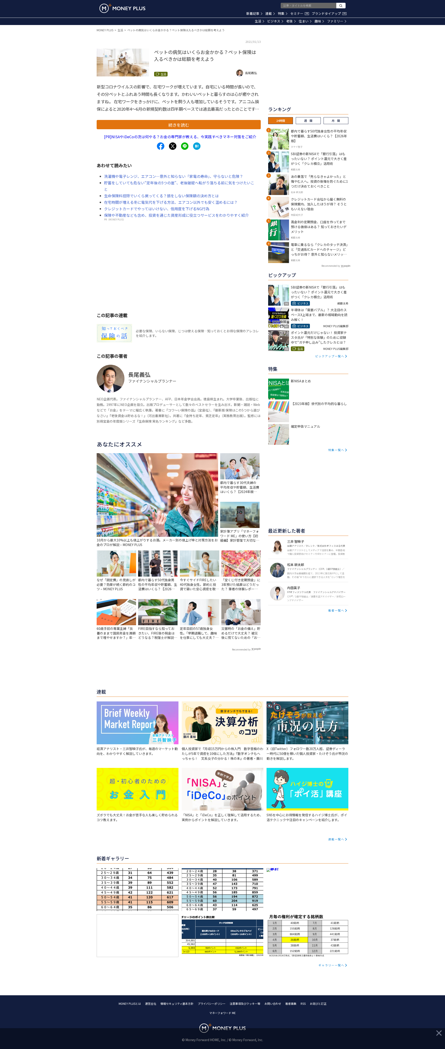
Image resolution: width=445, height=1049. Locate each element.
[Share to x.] (172, 146)
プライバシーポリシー (212, 1003)
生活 (258, 21)
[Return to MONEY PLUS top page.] (122, 8)
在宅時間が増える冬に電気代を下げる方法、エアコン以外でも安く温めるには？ (171, 202)
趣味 (318, 21)
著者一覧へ (336, 610)
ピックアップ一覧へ (329, 356)
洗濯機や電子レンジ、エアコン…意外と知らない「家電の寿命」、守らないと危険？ (173, 176)
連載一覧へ (336, 839)
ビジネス (273, 21)
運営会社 (150, 1003)
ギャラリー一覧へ (331, 965)
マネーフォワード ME (222, 1013)
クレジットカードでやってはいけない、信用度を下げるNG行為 (156, 208)
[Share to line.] (184, 146)
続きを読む (178, 125)
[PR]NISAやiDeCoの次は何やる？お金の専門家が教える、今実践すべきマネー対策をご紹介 (180, 136)
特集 (281, 13)
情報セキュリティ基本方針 (177, 1003)
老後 (289, 21)
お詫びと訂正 (318, 1003)
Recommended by (241, 649)
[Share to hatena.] (196, 146)
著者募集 (290, 1003)
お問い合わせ (272, 1003)
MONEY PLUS (105, 30)
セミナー (299, 13)
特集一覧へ (336, 450)
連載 (268, 13)
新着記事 (252, 13)
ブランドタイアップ (329, 13)
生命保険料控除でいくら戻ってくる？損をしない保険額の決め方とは (161, 195)
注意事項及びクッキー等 (245, 1003)
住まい (303, 21)
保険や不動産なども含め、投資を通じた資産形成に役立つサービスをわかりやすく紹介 (176, 215)
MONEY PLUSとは (130, 1003)
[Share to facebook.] (160, 146)
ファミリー (335, 21)
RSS (303, 1003)
